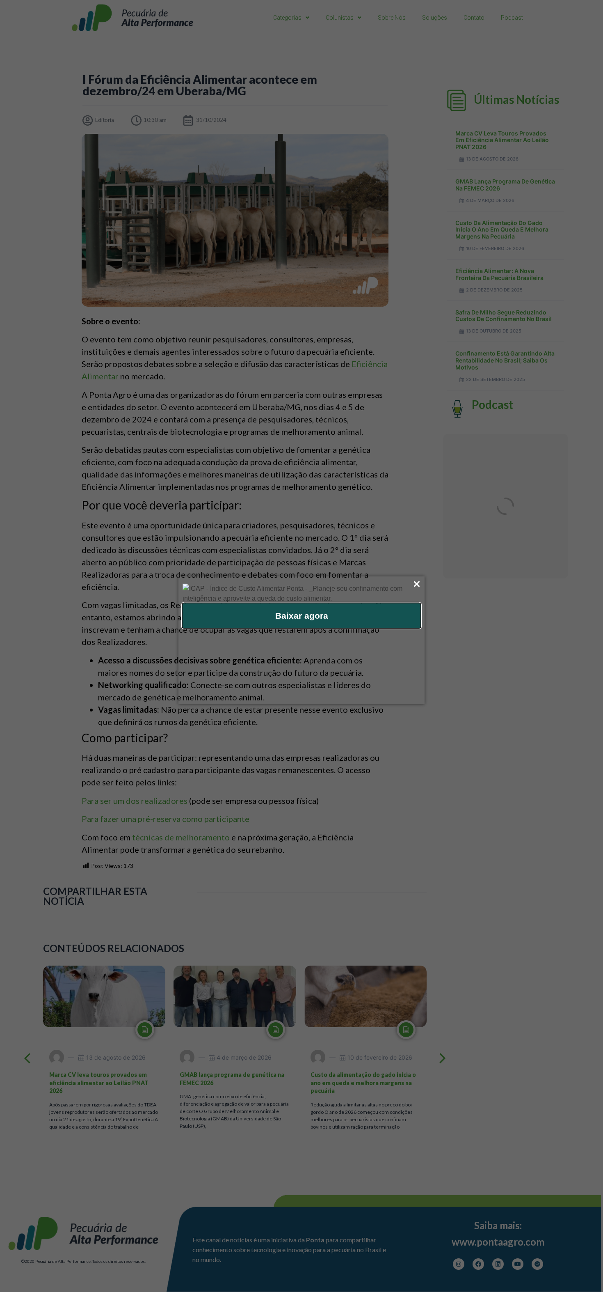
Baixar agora (301, 615)
